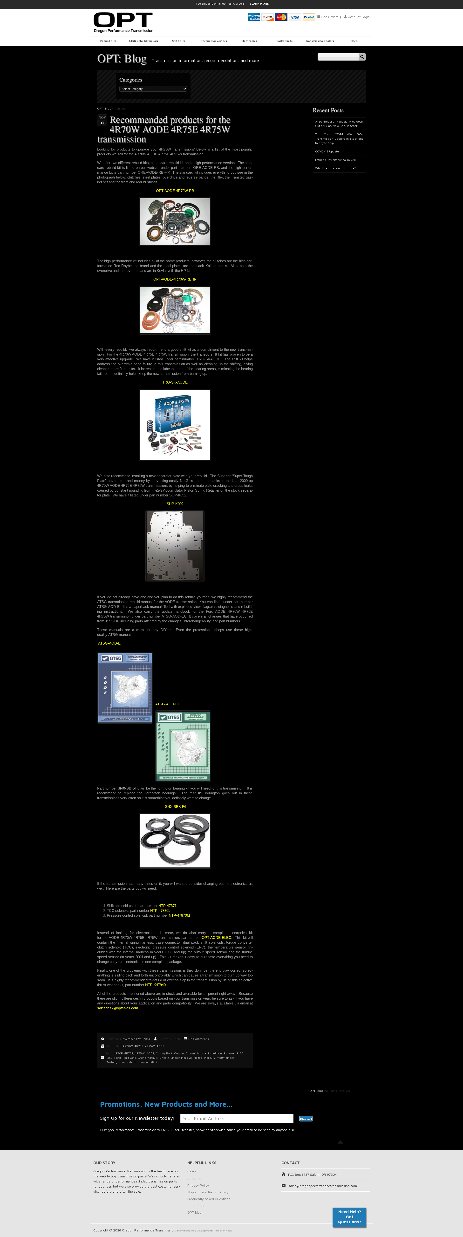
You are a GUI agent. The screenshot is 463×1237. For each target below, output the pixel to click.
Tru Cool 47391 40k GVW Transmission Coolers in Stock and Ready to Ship (339, 138)
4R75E (139, 1046)
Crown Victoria (196, 1053)
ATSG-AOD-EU (167, 704)
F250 (109, 1057)
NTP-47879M (179, 915)
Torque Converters (214, 40)
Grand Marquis (148, 1057)
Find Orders (329, 17)
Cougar (179, 1053)
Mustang (111, 1062)
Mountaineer (225, 1057)
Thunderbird (127, 1062)
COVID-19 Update (327, 151)
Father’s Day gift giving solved (335, 160)
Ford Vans (129, 1057)
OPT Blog (194, 1212)
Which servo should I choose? (335, 168)
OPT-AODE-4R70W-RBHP (175, 279)
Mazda (197, 1057)
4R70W (128, 1046)
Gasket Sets (284, 40)
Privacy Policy (198, 1185)
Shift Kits (178, 40)
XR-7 (153, 1062)
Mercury (209, 1057)
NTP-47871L (168, 906)
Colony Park (164, 1053)
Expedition (215, 1053)
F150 (240, 1053)
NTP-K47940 (155, 985)
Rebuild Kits (108, 40)
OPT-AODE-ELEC (216, 937)
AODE (160, 1046)
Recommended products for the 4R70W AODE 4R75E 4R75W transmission (164, 129)
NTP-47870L (160, 910)
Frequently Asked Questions (208, 1199)
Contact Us (195, 1205)
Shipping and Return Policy (208, 1192)
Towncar (143, 1062)
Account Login (358, 17)
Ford (117, 1057)
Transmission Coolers (319, 40)
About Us (194, 1178)
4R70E (118, 1053)
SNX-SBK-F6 (175, 806)
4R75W (150, 1046)
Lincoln (164, 1057)
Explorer (229, 1053)
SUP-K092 (175, 504)
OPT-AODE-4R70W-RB (175, 191)
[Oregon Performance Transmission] (137, 23)
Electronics (249, 40)
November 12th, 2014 (135, 1039)
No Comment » (198, 1039)
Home (191, 1172)
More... (354, 40)
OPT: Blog (122, 57)
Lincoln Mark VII (181, 1057)
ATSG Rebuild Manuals (143, 40)
